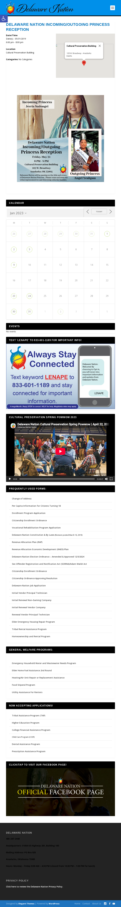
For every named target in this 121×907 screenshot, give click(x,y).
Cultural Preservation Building (20, 52)
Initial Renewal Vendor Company (29, 607)
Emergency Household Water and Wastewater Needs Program (44, 663)
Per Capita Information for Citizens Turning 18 (36, 505)
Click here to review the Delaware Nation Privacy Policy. (34, 886)
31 (91, 233)
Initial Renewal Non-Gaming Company (31, 600)
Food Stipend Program (23, 684)
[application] (60, 451)
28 (45, 233)
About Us (96, 903)
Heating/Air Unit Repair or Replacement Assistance (38, 677)
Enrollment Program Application (28, 513)
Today (99, 211)
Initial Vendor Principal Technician (29, 593)
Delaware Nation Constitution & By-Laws (33, 534)
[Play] (9, 478)
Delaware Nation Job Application (29, 585)
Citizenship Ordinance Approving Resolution (34, 578)
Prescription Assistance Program (28, 751)
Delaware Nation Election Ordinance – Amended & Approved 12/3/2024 (48, 556)
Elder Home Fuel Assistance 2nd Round (32, 670)
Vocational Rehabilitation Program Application (36, 527)
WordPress (54, 903)
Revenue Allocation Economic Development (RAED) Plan (40, 549)
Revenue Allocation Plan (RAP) (27, 542)
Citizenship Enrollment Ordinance (29, 520)
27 (29, 233)
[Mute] (106, 478)
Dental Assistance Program (26, 744)
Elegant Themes (26, 903)
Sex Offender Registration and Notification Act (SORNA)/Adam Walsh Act (49, 563)
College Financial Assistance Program (31, 730)
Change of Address (21, 498)
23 (14, 296)
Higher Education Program (25, 722)
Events (69, 56)
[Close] (99, 45)
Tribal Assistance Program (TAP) (28, 715)
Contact (86, 903)
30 (76, 233)
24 (29, 296)
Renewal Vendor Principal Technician (31, 614)
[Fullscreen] (111, 478)
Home (77, 903)
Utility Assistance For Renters (27, 692)
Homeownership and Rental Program (31, 636)
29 (60, 233)
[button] (4, 18)
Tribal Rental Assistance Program (29, 629)
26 (14, 233)
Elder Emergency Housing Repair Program (33, 621)
